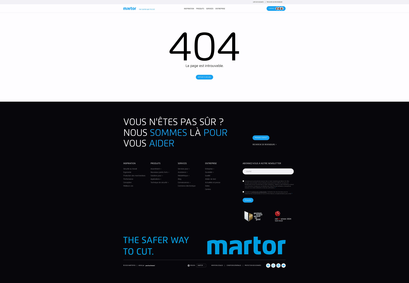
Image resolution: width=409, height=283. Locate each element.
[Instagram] (273, 265)
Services (209, 9)
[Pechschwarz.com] (150, 265)
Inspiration (189, 9)
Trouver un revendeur (274, 2)
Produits (200, 9)
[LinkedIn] (278, 265)
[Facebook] (268, 265)
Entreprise (220, 9)
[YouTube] (283, 265)
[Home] (139, 8)
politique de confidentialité (258, 192)
